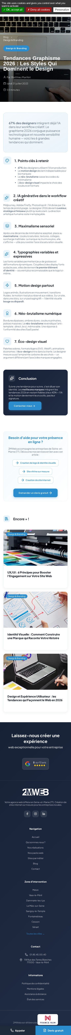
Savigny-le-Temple (35, 911)
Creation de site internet (38, 480)
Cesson (35, 921)
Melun (35, 890)
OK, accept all (13, 9)
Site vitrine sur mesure (38, 471)
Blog (35, 863)
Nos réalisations (35, 847)
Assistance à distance (35, 994)
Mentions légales (35, 988)
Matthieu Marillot (21, 77)
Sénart (35, 927)
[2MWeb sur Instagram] (35, 814)
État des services (35, 999)
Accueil (35, 837)
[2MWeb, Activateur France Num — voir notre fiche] (47, 1019)
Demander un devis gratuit (33, 493)
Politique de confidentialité (35, 983)
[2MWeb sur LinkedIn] (43, 814)
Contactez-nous (23, 405)
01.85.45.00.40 (38, 954)
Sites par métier (35, 858)
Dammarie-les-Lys (35, 900)
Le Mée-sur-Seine (35, 905)
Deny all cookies (40, 9)
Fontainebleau (35, 916)
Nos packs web (35, 853)
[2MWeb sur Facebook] (27, 814)
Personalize (62, 9)
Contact (35, 869)
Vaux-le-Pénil (35, 895)
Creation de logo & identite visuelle (38, 463)
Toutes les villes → (35, 933)
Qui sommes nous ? (35, 842)
